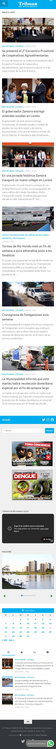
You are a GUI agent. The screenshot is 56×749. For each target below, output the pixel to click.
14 (6, 628)
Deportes (7, 238)
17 (28, 628)
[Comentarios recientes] (34, 652)
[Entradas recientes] (8, 652)
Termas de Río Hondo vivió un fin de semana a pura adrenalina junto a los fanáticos (27, 250)
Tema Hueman (41, 735)
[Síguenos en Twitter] (43, 419)
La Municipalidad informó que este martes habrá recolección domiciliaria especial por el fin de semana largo (27, 383)
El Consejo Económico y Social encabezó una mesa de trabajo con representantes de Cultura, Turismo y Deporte (34, 701)
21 (6, 632)
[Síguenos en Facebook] (52, 419)
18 (35, 628)
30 (20, 636)
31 (28, 636)
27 (50, 632)
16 (20, 628)
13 (50, 623)
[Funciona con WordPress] (20, 735)
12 (43, 623)
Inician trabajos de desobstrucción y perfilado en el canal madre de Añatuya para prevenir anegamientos (33, 683)
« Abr (4, 640)
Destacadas (8, 46)
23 (20, 632)
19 (43, 628)
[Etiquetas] (47, 652)
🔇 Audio (47, 539)
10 (28, 623)
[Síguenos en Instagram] (48, 419)
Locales (19, 46)
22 (13, 632)
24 (28, 632)
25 (35, 632)
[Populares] (21, 652)
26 (43, 632)
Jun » (11, 640)
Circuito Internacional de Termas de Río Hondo (25, 235)
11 (35, 623)
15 (13, 628)
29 (13, 636)
